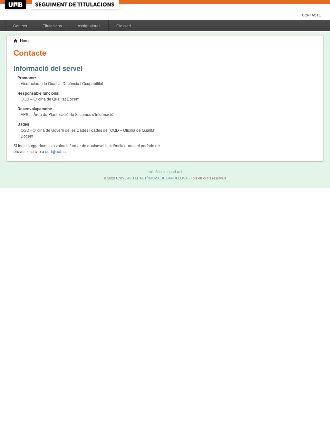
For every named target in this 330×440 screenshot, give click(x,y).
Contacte (311, 15)
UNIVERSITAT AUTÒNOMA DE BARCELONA (152, 178)
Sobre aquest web (169, 171)
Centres (20, 25)
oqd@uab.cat (57, 151)
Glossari (123, 25)
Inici (149, 171)
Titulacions (52, 25)
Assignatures (89, 25)
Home (25, 41)
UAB (16, 4)
